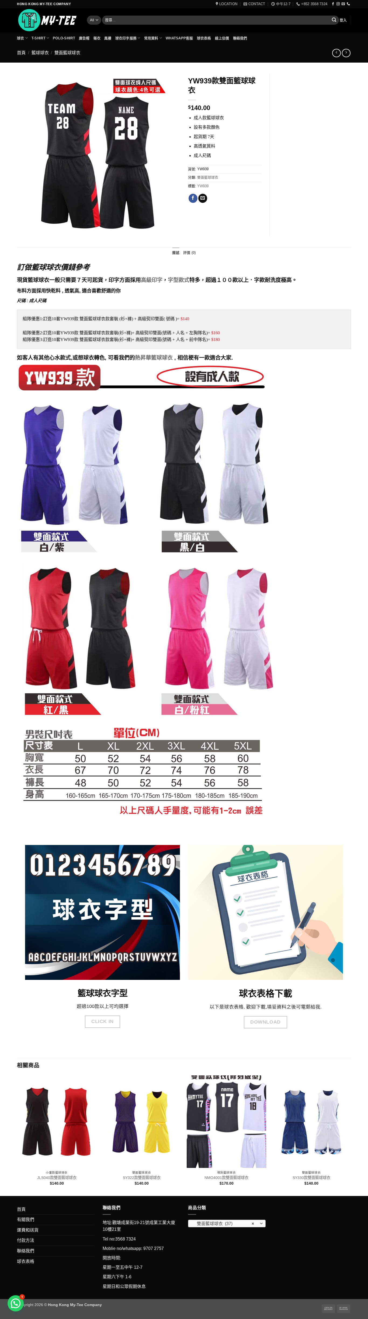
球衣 (20, 38)
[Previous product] (346, 53)
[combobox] (227, 1223)
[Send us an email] (343, 4)
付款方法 (25, 1240)
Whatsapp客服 (179, 38)
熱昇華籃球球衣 (154, 358)
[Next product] (336, 53)
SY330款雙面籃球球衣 (311, 1177)
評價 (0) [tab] (189, 253)
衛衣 (97, 38)
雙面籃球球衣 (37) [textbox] (224, 1223)
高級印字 (151, 280)
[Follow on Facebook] (333, 4)
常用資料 (151, 38)
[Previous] (17, 1135)
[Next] (351, 1135)
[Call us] (348, 4)
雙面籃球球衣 (67, 52)
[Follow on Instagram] (338, 4)
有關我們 (25, 1219)
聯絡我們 (240, 38)
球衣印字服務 (126, 38)
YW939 (203, 186)
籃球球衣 (40, 52)
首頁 (21, 52)
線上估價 (222, 38)
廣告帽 (84, 38)
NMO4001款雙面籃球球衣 (226, 1177)
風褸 (108, 38)
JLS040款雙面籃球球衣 (57, 1177)
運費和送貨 (28, 1230)
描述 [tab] (175, 253)
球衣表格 (204, 38)
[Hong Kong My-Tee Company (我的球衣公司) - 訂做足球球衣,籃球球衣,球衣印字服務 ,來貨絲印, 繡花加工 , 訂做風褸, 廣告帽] (48, 20)
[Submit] (334, 20)
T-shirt (39, 38)
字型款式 (178, 280)
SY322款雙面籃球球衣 (142, 1177)
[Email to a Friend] (202, 198)
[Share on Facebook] (193, 198)
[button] (343, 20)
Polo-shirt (64, 38)
